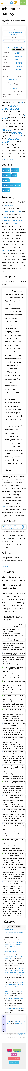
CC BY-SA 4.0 (19, 1034)
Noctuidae (18, 69)
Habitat (14, 175)
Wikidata (8, 1021)
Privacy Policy (14, 1062)
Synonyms (13, 88)
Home (9, 1050)
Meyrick (12, 85)
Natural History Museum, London (14, 220)
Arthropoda (18, 56)
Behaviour (5, 180)
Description (14, 170)
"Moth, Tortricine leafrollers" (15, 998)
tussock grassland (13, 138)
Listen (22, 2)
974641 (8, 1024)
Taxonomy (5, 170)
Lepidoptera (18, 62)
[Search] (15, 2)
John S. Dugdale (12, 223)
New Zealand (15, 108)
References (5, 190)
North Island (6, 129)
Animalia (17, 52)
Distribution (6, 175)
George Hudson (16, 211)
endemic (5, 108)
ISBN (19, 989)
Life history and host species (11, 185)
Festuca (12, 160)
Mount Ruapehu (17, 136)
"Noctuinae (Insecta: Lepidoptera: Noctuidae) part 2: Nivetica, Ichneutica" (14, 944)
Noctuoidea (18, 66)
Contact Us (17, 1050)
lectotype (5, 217)
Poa (4, 160)
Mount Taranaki (17, 132)
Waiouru (5, 211)
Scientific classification (14, 47)
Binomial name (14, 79)
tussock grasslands (9, 564)
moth (21, 102)
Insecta (17, 59)
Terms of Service (14, 1058)
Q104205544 (15, 1021)
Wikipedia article (21, 1033)
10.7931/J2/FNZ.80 (11, 951)
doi (6, 951)
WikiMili (5, 2)
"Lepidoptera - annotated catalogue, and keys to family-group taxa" (15, 985)
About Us (14, 1054)
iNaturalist (22, 1021)
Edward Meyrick (10, 205)
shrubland (5, 141)
